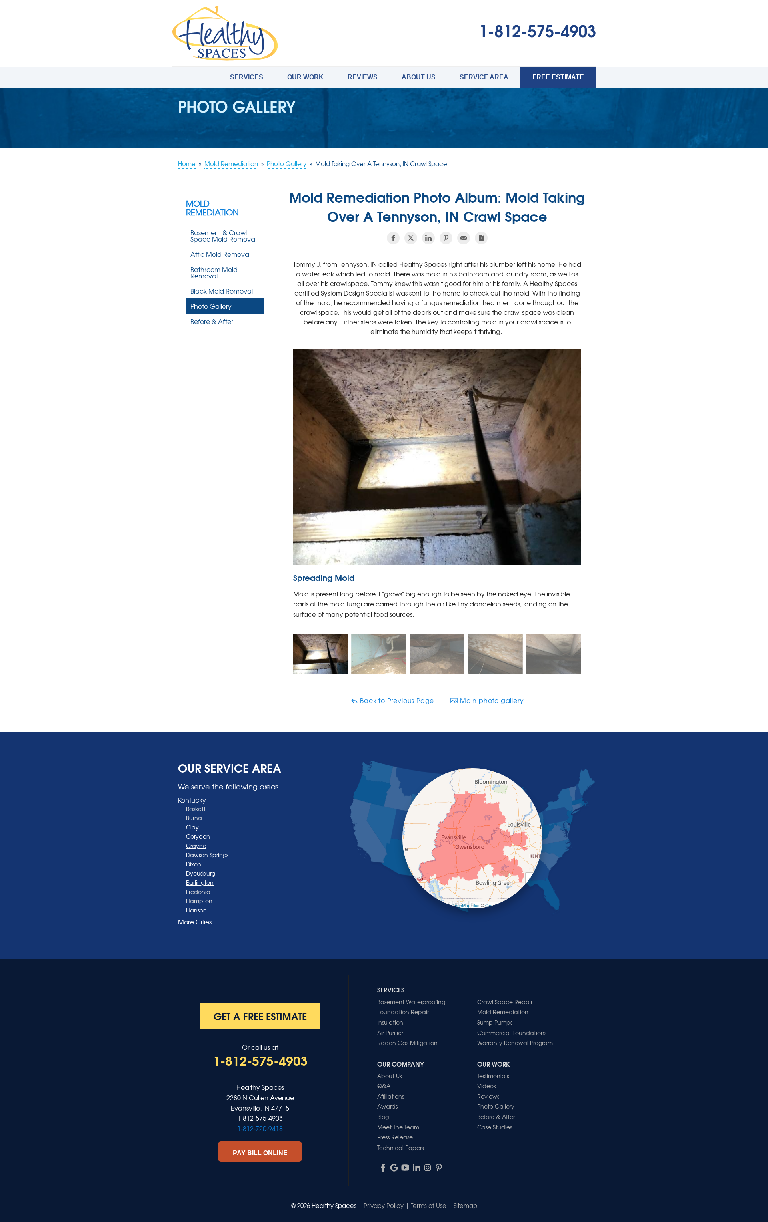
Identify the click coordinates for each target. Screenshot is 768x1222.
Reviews (363, 77)
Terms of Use (428, 1205)
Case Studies (494, 1127)
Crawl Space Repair (504, 1002)
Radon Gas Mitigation (407, 1043)
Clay (192, 827)
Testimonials (493, 1076)
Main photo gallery (491, 700)
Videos (486, 1086)
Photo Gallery (211, 306)
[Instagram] (427, 1167)
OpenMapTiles (465, 905)
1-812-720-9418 (260, 1128)
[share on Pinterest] (446, 238)
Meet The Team (398, 1127)
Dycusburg (200, 873)
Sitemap (465, 1205)
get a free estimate (260, 1015)
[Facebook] (383, 1167)
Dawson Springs (207, 855)
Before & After (211, 321)
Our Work (305, 77)
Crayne (196, 846)
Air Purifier (390, 1033)
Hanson (196, 910)
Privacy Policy (384, 1205)
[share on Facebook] (393, 238)
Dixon (193, 864)
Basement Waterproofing (411, 1002)
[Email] (463, 238)
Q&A (383, 1086)
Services (246, 77)
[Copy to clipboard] (481, 238)
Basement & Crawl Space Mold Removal (223, 235)
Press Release (395, 1137)
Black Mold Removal (221, 291)
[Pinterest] (439, 1167)
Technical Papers (400, 1147)
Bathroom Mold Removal (214, 272)
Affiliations (390, 1096)
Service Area (484, 77)
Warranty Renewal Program (515, 1043)
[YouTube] (405, 1167)
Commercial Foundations (511, 1033)
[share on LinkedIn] (428, 238)
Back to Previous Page (396, 700)
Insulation (390, 1022)
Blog (383, 1117)
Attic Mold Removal (220, 254)
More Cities (195, 921)
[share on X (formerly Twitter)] (410, 238)
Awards (387, 1106)
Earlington (200, 882)
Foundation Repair (403, 1012)
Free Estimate (558, 77)
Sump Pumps (494, 1022)
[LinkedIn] (416, 1167)
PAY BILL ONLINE (260, 1152)
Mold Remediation (212, 208)
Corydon (198, 836)
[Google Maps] (394, 1167)
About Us (419, 77)
